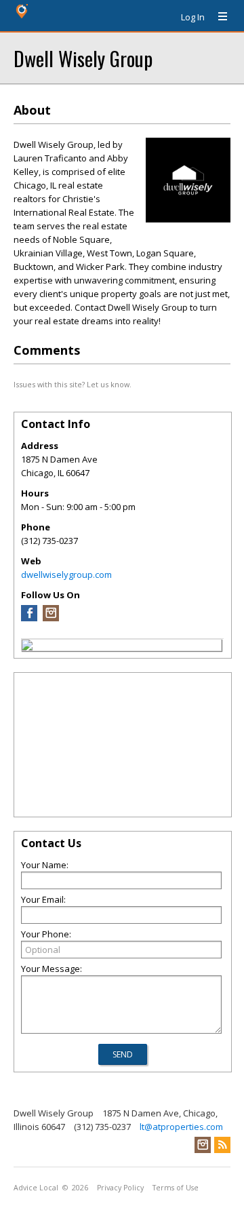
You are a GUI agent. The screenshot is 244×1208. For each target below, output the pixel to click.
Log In (193, 17)
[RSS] (222, 1145)
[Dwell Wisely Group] (27, 647)
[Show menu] (217, 17)
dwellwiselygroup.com (66, 574)
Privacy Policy (120, 1187)
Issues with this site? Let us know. (72, 384)
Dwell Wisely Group (83, 58)
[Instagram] (51, 618)
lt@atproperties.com (181, 1127)
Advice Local (36, 1187)
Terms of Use (175, 1187)
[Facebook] (29, 618)
